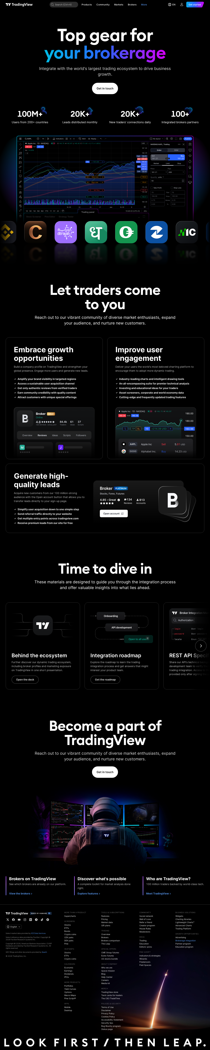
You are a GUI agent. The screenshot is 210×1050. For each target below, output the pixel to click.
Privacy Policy (107, 1013)
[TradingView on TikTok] (42, 920)
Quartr (44, 952)
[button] (94, 4)
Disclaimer (106, 1010)
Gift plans (105, 925)
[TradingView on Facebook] (13, 920)
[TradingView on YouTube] (19, 920)
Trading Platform (183, 928)
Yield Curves (70, 989)
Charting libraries (183, 919)
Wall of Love (145, 919)
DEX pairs (68, 940)
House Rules (145, 928)
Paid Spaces (145, 965)
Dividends (69, 974)
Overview (105, 934)
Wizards (143, 959)
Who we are (106, 967)
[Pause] (148, 638)
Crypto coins (70, 934)
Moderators (144, 931)
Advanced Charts (183, 925)
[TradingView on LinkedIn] (31, 920)
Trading (143, 940)
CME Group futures (110, 952)
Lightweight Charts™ (184, 922)
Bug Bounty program (111, 1026)
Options (68, 992)
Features (105, 916)
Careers (105, 980)
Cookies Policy (108, 1016)
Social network (146, 916)
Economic (68, 967)
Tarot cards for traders (111, 995)
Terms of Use (107, 1007)
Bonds (67, 931)
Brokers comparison (110, 940)
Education (144, 943)
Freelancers (144, 962)
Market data (107, 922)
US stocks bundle (109, 959)
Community (103, 4)
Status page (107, 1029)
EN (173, 4)
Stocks (67, 925)
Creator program (147, 925)
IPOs (66, 977)
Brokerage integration (185, 940)
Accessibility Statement (112, 1020)
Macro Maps (70, 995)
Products (87, 4)
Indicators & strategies (149, 955)
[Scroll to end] (201, 646)
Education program (184, 947)
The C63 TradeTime (110, 998)
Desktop (68, 1010)
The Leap (105, 943)
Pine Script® (70, 998)
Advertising (180, 937)
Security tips (107, 1023)
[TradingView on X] (8, 920)
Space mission (108, 971)
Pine (66, 943)
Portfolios (68, 986)
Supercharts (70, 916)
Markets (118, 4)
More (144, 4)
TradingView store (109, 992)
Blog (103, 974)
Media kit (105, 983)
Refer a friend (145, 922)
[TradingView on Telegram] (36, 920)
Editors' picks (145, 947)
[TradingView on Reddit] (48, 920)
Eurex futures (107, 955)
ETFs (66, 928)
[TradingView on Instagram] (25, 920)
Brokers (132, 4)
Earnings (68, 971)
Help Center (106, 977)
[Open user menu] (182, 4)
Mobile (67, 1007)
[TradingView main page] (19, 5)
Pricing (104, 919)
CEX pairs (68, 937)
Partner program (183, 943)
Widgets (179, 916)
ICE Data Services (38, 933)
